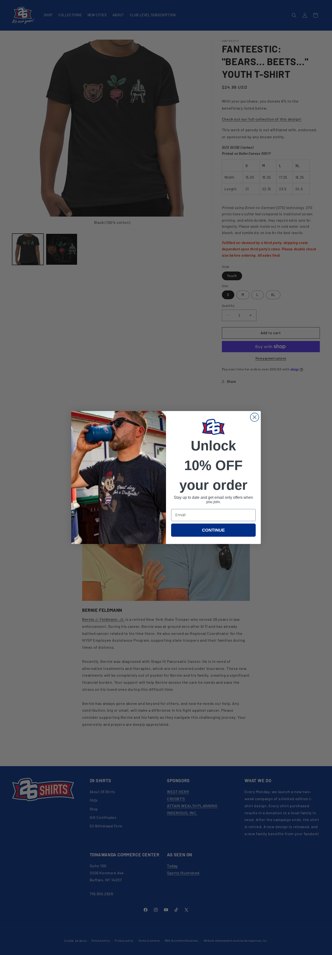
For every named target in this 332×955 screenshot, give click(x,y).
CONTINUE (213, 530)
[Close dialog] (254, 417)
